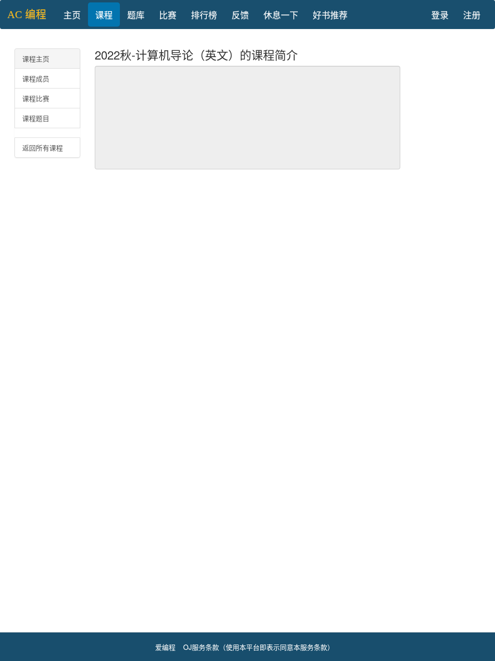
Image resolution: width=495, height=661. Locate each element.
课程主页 (35, 58)
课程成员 (35, 78)
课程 (104, 14)
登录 (440, 14)
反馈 (240, 14)
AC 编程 (26, 14)
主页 (72, 14)
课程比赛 (35, 98)
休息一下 (280, 14)
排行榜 (204, 14)
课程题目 (35, 118)
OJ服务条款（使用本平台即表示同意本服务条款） (258, 647)
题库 (136, 14)
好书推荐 (330, 14)
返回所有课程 (42, 147)
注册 (471, 14)
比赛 (167, 14)
